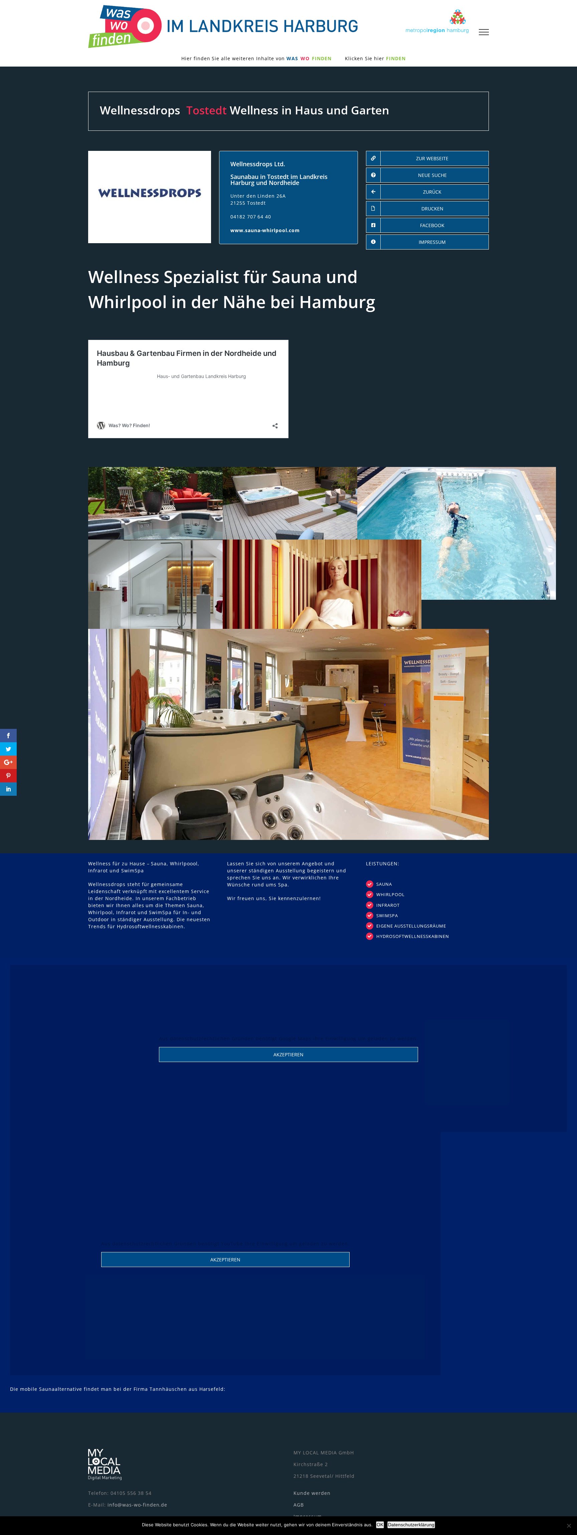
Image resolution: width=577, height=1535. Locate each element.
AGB (299, 1505)
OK (380, 1524)
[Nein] (568, 1525)
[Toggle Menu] (484, 32)
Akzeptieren (288, 1054)
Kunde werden (312, 1493)
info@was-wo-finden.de (138, 1505)
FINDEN (396, 58)
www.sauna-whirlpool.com (265, 230)
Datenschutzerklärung (411, 1524)
